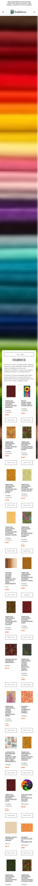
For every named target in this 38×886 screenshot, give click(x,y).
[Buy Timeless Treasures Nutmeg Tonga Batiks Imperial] (11, 391)
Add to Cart (11, 420)
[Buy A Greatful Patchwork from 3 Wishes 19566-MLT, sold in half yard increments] (11, 742)
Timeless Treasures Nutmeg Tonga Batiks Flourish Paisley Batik (11, 531)
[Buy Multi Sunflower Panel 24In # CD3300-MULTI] (27, 391)
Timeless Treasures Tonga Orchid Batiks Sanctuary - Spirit (10, 711)
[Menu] (3, 12)
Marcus (7, 665)
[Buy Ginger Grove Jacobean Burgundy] (11, 650)
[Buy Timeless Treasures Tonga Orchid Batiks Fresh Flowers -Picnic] (27, 517)
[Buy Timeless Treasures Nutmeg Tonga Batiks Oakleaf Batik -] (11, 475)
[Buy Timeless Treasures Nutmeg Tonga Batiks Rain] (11, 785)
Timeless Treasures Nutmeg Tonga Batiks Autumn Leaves (11, 620)
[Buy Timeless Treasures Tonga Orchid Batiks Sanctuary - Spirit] (11, 697)
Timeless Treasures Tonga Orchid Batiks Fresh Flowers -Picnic (26, 531)
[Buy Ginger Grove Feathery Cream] (11, 828)
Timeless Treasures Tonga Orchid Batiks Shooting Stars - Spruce (26, 664)
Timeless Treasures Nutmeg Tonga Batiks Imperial (11, 404)
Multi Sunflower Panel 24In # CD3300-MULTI (26, 403)
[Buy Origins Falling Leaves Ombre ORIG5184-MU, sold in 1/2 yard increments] (11, 563)
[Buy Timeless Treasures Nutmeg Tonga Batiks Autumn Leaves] (11, 607)
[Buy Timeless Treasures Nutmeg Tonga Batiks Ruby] (27, 607)
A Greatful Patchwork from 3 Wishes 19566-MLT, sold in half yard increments (11, 756)
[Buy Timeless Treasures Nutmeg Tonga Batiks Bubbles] (11, 432)
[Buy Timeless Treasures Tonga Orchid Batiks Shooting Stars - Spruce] (27, 650)
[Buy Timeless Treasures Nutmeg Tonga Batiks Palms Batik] (27, 475)
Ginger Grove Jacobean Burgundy (11, 660)
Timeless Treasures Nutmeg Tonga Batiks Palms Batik (27, 488)
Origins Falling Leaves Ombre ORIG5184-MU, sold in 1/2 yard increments (10, 578)
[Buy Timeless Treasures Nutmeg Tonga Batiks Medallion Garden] (27, 742)
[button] (34, 12)
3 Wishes (24, 716)
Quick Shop (27, 551)
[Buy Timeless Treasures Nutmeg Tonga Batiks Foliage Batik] (27, 865)
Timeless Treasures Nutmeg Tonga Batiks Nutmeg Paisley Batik (27, 577)
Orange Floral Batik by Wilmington (26, 839)
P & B (6, 587)
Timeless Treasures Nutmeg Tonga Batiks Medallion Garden (27, 756)
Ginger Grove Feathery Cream (11, 838)
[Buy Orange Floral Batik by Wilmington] (27, 828)
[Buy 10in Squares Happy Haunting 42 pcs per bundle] (27, 785)
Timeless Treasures (8, 411)
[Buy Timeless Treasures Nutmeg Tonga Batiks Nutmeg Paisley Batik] (27, 563)
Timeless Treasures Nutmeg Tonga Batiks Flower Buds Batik (27, 446)
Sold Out (27, 595)
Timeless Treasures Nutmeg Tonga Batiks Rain (11, 798)
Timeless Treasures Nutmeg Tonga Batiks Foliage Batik (27, 878)
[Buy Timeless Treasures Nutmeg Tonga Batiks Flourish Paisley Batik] (11, 517)
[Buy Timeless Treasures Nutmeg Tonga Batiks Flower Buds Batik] (27, 432)
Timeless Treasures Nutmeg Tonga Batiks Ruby (27, 620)
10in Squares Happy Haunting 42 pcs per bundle (26, 798)
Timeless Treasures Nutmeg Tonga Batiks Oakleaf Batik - (11, 488)
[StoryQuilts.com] (18, 12)
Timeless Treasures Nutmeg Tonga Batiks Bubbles (11, 445)
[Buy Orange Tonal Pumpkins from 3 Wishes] (27, 697)
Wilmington (25, 804)
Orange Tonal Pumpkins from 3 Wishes (25, 709)
